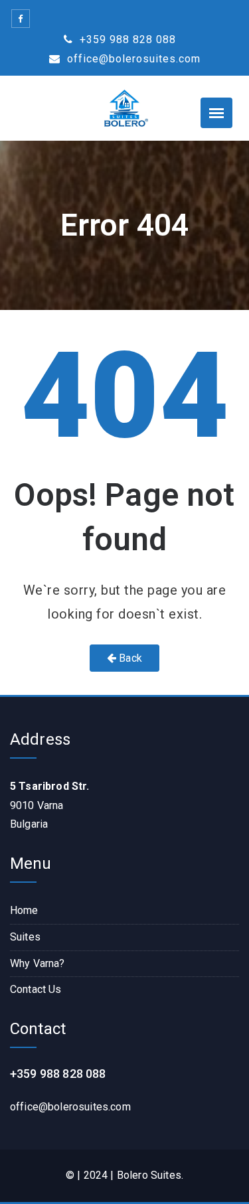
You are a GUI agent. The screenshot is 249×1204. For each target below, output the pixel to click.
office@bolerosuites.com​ (70, 1106)
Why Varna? (37, 963)
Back (129, 658)
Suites (25, 937)
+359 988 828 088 (126, 39)
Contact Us (36, 989)
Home (24, 910)
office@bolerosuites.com (132, 58)
